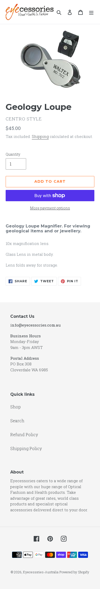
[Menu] (91, 12)
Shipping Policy (26, 448)
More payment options (50, 208)
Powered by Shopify (74, 572)
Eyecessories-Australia (40, 572)
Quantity (13, 154)
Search (17, 420)
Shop (15, 406)
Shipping (40, 136)
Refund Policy (24, 434)
